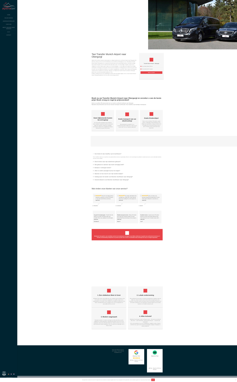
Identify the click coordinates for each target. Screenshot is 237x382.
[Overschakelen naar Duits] (8, 374)
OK (153, 379)
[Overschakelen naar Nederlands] (14, 374)
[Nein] (235, 379)
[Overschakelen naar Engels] (11, 374)
